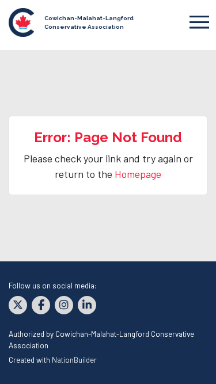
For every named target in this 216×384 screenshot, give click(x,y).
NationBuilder (74, 359)
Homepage (138, 174)
